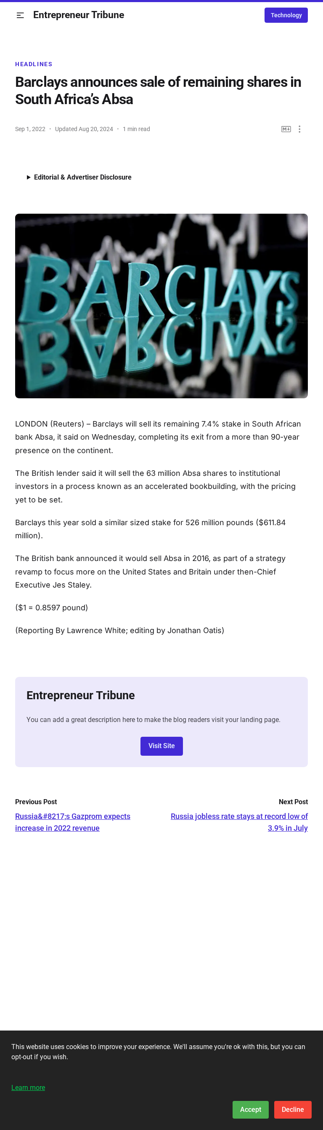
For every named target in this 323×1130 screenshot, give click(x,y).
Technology (286, 15)
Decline (293, 1110)
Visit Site (161, 746)
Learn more (28, 1088)
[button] (20, 15)
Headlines (34, 64)
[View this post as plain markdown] (286, 129)
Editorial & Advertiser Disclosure (83, 177)
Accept (250, 1110)
